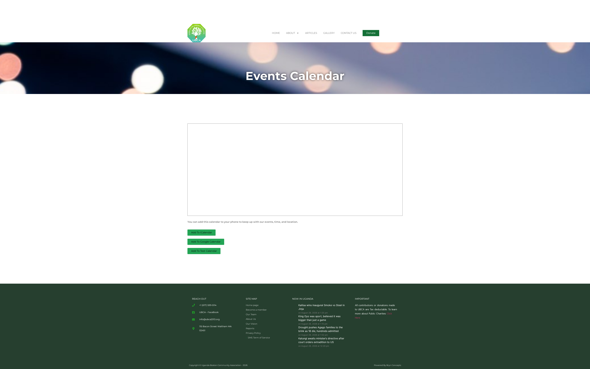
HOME (276, 33)
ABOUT (290, 33)
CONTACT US (348, 33)
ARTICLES (311, 33)
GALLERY (329, 33)
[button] (371, 33)
